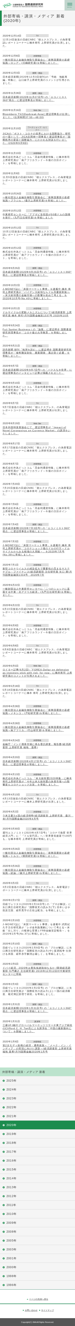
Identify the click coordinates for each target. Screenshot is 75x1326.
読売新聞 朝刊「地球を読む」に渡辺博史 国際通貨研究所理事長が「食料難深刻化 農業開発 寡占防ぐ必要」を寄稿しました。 (37, 352)
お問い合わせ (31, 1310)
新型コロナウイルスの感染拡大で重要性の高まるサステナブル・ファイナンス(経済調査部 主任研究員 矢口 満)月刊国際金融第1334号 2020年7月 (37, 571)
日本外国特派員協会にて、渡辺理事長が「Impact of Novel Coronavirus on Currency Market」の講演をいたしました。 (37, 430)
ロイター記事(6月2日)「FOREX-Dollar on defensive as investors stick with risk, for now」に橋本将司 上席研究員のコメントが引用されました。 (37, 672)
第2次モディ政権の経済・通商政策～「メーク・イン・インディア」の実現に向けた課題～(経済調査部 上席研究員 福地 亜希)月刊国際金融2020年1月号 (37, 1048)
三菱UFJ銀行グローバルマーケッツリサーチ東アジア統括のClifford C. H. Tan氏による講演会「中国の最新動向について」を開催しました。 (37, 1028)
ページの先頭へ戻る (38, 1299)
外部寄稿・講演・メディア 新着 (23, 1071)
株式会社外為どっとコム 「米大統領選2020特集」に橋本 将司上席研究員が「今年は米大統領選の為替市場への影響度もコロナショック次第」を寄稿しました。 (37, 781)
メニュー (70, 5)
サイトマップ (47, 1310)
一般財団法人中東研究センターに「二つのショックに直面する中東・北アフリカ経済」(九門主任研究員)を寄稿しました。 (37, 591)
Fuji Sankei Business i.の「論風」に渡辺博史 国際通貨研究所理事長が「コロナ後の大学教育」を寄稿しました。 (37, 332)
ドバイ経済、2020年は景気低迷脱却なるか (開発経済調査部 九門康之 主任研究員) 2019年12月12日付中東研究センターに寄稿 (37, 971)
